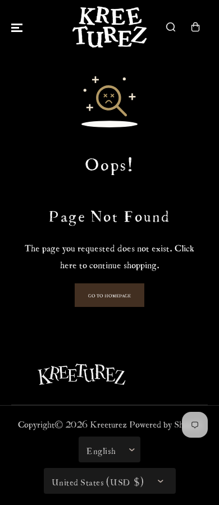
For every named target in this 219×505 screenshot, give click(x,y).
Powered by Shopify (165, 423)
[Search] (170, 27)
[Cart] (195, 27)
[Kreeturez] (109, 27)
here (68, 263)
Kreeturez (108, 423)
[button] (17, 27)
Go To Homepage (109, 295)
